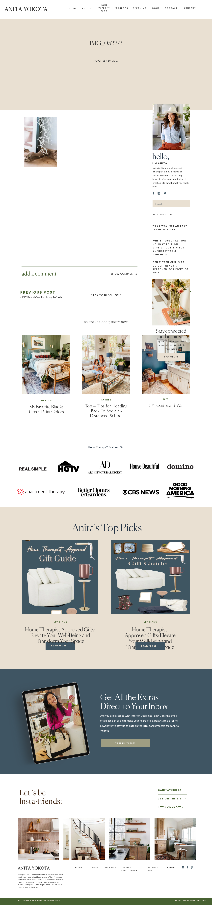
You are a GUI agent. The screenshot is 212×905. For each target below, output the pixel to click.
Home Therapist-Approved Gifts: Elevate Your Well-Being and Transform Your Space (60, 635)
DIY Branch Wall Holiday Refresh (42, 297)
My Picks (60, 622)
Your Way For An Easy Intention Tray (170, 227)
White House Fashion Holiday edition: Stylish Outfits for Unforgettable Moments (169, 247)
